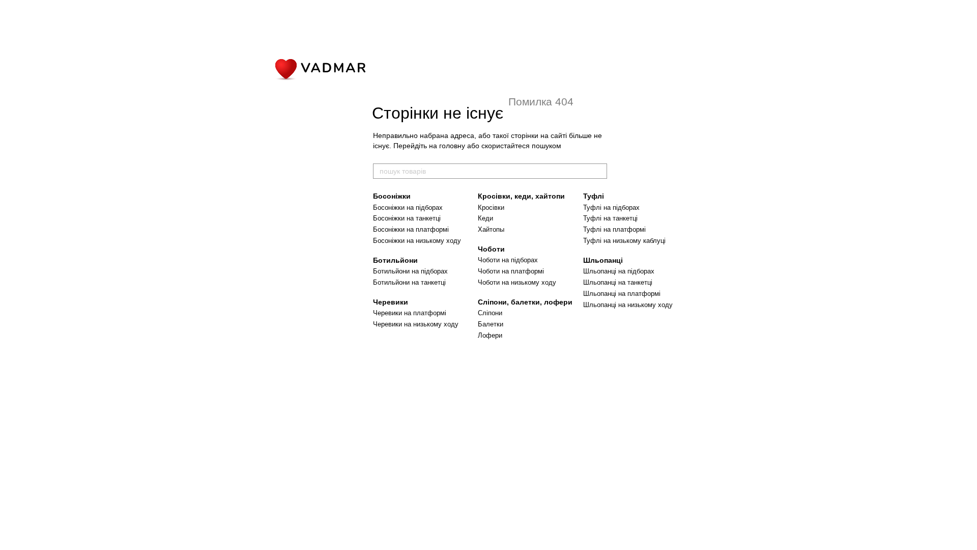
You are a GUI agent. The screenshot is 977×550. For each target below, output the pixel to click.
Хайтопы (491, 229)
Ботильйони (395, 260)
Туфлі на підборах (611, 207)
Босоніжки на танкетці (407, 218)
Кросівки (491, 207)
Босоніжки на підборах (408, 207)
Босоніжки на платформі (411, 229)
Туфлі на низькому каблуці (624, 240)
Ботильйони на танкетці (409, 282)
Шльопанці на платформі (621, 293)
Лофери (490, 335)
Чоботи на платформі (511, 271)
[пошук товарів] (599, 171)
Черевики (390, 302)
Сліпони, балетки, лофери (525, 302)
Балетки (490, 324)
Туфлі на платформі (614, 229)
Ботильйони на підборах (410, 271)
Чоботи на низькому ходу (517, 282)
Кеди (485, 218)
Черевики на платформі (409, 313)
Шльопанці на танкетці (617, 282)
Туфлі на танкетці (610, 218)
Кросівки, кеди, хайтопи (521, 196)
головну (452, 146)
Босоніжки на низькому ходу (417, 240)
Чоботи (491, 249)
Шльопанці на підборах (618, 271)
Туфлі (593, 196)
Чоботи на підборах (508, 260)
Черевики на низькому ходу (415, 324)
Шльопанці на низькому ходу (628, 305)
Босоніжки (392, 196)
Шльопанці (603, 260)
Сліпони (490, 313)
